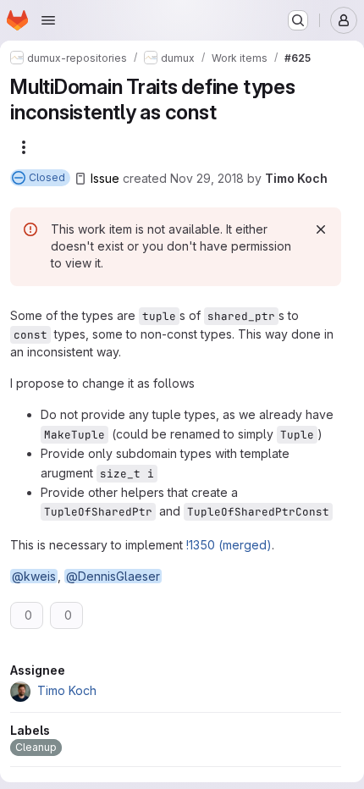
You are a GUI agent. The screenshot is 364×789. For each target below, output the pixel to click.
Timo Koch (296, 178)
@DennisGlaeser (113, 576)
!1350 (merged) (229, 545)
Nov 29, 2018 (207, 178)
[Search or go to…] (298, 20)
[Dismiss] (321, 229)
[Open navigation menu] (48, 20)
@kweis (34, 576)
